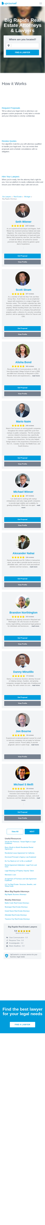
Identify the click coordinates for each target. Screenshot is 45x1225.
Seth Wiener (23, 221)
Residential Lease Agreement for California (19, 853)
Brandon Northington (23, 612)
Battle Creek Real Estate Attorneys (17, 903)
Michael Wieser (23, 491)
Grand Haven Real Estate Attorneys (17, 911)
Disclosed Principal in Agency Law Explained (20, 857)
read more (36, 376)
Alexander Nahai (23, 553)
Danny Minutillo (23, 671)
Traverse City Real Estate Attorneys (17, 919)
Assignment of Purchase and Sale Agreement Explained (20, 879)
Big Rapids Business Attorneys (15, 894)
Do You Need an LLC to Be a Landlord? (18, 861)
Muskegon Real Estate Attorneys (16, 907)
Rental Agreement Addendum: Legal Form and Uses (21, 866)
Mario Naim (23, 421)
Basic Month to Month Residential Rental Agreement (19, 848)
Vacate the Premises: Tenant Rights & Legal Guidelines (20, 842)
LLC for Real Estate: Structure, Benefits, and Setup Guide (20, 885)
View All (15, 832)
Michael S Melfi (23, 784)
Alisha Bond (23, 362)
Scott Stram (23, 289)
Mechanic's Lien (10, 875)
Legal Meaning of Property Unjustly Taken (19, 871)
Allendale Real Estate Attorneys (16, 915)
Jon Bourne (23, 731)
